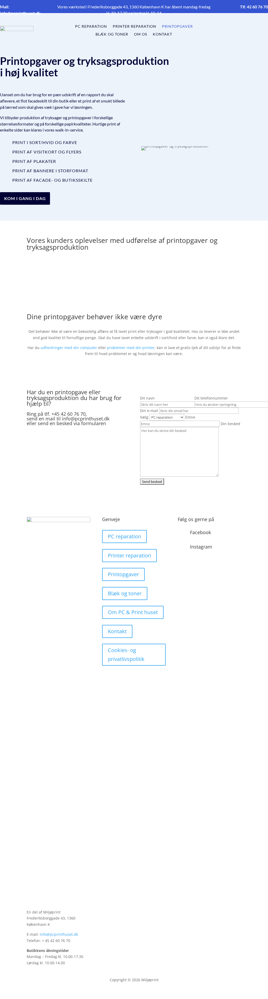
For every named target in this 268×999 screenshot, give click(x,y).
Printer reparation (134, 26)
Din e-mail (149, 410)
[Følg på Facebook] (242, 29)
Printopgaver (177, 26)
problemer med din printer (131, 347)
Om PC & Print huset (133, 612)
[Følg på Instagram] (252, 29)
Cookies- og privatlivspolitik (126, 655)
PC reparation (91, 26)
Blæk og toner (112, 34)
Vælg (144, 417)
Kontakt (162, 34)
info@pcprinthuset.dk (59, 934)
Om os (140, 34)
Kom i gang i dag (25, 198)
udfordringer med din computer (69, 347)
